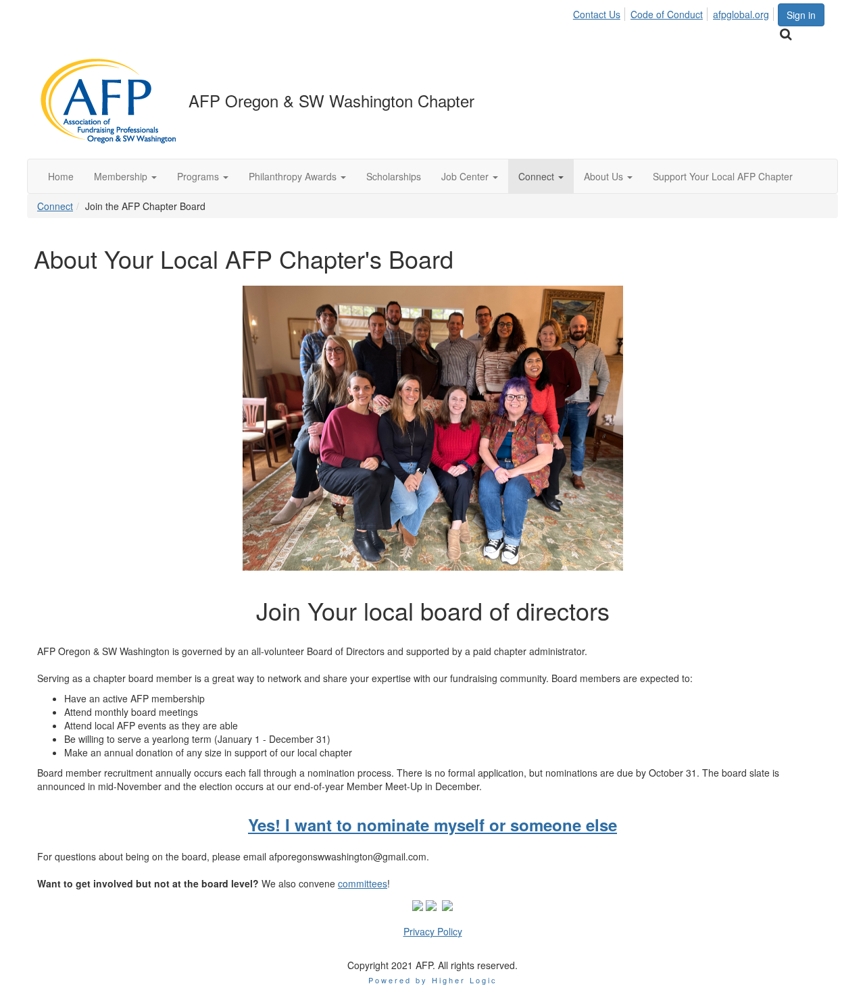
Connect (55, 206)
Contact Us (596, 14)
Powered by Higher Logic (432, 980)
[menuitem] (600, 12)
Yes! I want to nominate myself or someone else (432, 824)
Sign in (801, 15)
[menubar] (675, 12)
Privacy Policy (432, 931)
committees (362, 883)
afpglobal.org (741, 14)
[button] (125, 176)
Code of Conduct (667, 14)
